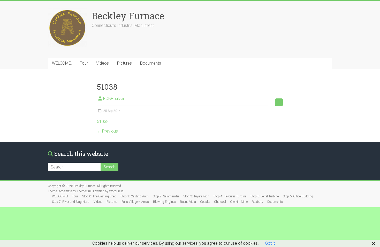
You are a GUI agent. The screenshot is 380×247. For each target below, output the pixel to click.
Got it (270, 243)
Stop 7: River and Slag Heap (70, 202)
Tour (84, 63)
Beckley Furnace (128, 16)
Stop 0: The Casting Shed (99, 196)
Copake (205, 202)
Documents (150, 63)
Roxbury (257, 202)
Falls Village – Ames (135, 202)
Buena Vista (188, 202)
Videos (102, 63)
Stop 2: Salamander (166, 196)
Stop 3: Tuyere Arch (196, 196)
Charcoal (220, 202)
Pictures (124, 63)
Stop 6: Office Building (298, 196)
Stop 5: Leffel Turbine (264, 196)
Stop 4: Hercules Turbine (230, 196)
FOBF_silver (113, 98)
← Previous (107, 131)
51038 (103, 121)
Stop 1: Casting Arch (134, 196)
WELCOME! (62, 63)
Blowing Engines (164, 202)
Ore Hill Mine (239, 202)
